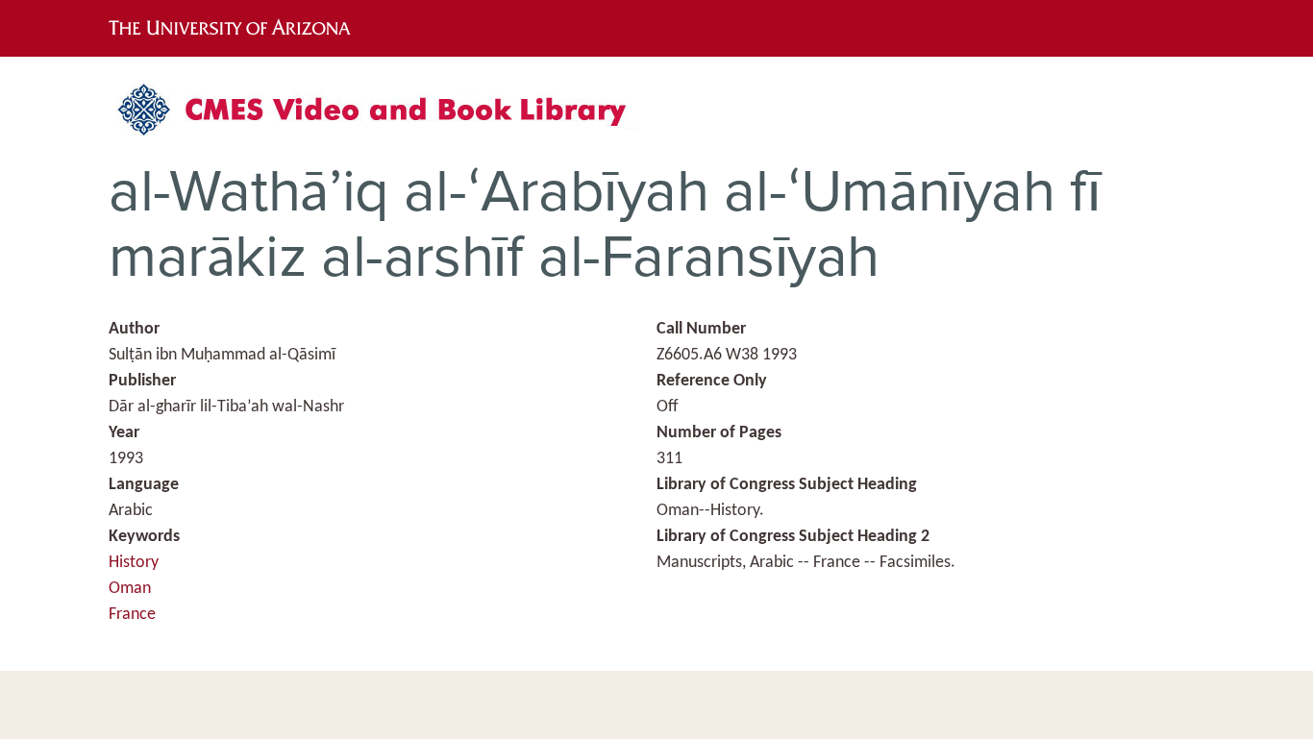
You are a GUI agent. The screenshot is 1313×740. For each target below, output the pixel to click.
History (134, 563)
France (132, 614)
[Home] (382, 117)
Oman (130, 589)
